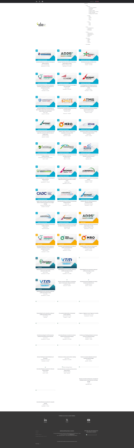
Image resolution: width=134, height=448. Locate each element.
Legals (37, 432)
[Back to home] (41, 24)
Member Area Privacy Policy (41, 436)
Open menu (86, 3)
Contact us (92, 1)
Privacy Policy (39, 434)
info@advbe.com (72, 434)
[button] (40, 443)
